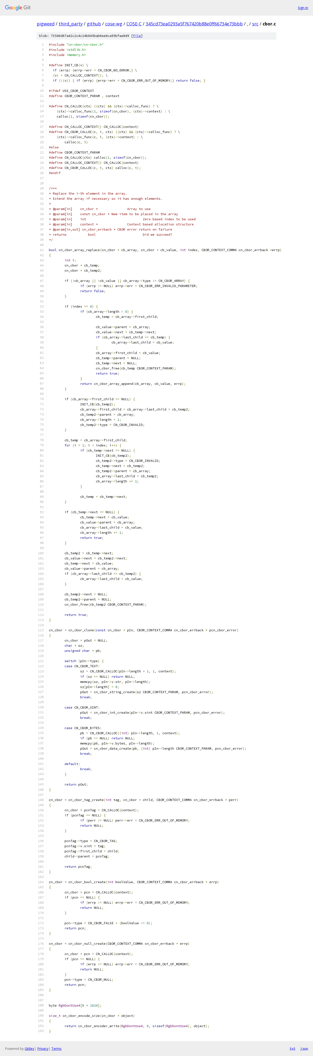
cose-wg (113, 24)
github (94, 24)
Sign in (303, 7)
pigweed (46, 24)
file (137, 36)
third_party (71, 24)
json (304, 1048)
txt (292, 1048)
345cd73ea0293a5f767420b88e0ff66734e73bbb (194, 24)
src (255, 24)
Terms (56, 1048)
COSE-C (134, 24)
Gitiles (29, 1048)
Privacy (42, 1048)
